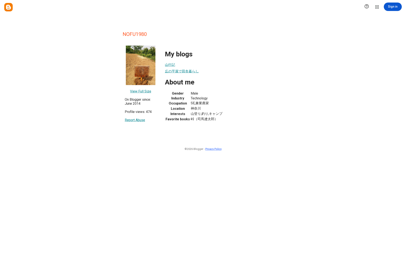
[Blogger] (8, 7)
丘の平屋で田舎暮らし (182, 71)
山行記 (170, 65)
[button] (367, 7)
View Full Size (140, 91)
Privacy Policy (213, 149)
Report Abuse (135, 120)
